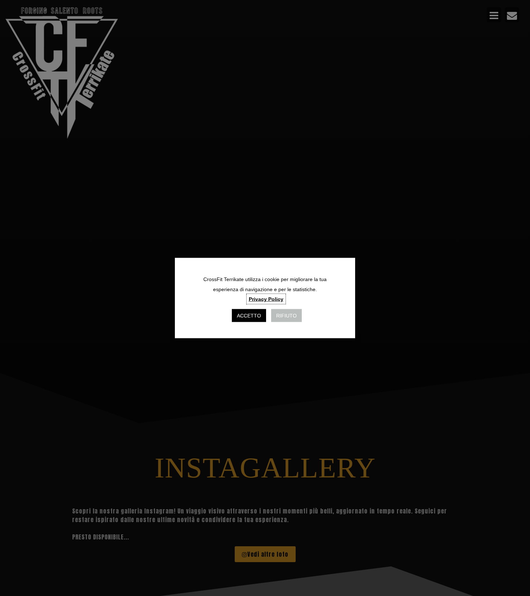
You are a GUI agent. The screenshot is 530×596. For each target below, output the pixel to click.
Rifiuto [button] (286, 315)
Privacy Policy (266, 299)
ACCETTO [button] (249, 315)
